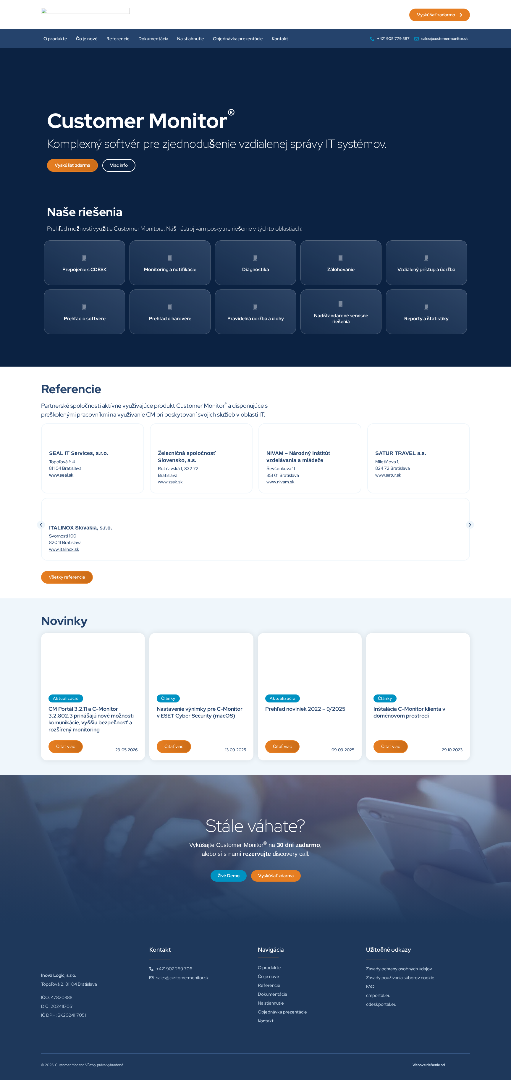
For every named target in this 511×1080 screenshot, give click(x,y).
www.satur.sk (388, 475)
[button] (41, 525)
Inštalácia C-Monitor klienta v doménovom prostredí (409, 712)
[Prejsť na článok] (93, 660)
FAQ (370, 987)
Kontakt (280, 39)
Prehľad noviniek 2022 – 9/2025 (305, 708)
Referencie (118, 39)
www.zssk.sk (170, 482)
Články (168, 698)
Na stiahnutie (190, 39)
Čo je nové (87, 39)
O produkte (55, 39)
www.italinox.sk (64, 549)
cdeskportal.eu (381, 1004)
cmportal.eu (378, 995)
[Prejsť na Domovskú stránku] (85, 15)
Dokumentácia (153, 39)
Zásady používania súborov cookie (400, 978)
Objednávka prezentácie (238, 39)
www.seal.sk (61, 475)
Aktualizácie (66, 698)
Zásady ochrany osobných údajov (399, 969)
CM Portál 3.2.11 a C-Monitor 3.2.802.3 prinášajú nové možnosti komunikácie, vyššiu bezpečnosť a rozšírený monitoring (91, 719)
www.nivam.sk (280, 482)
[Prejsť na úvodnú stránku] (85, 954)
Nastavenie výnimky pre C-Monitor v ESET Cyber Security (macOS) (199, 712)
